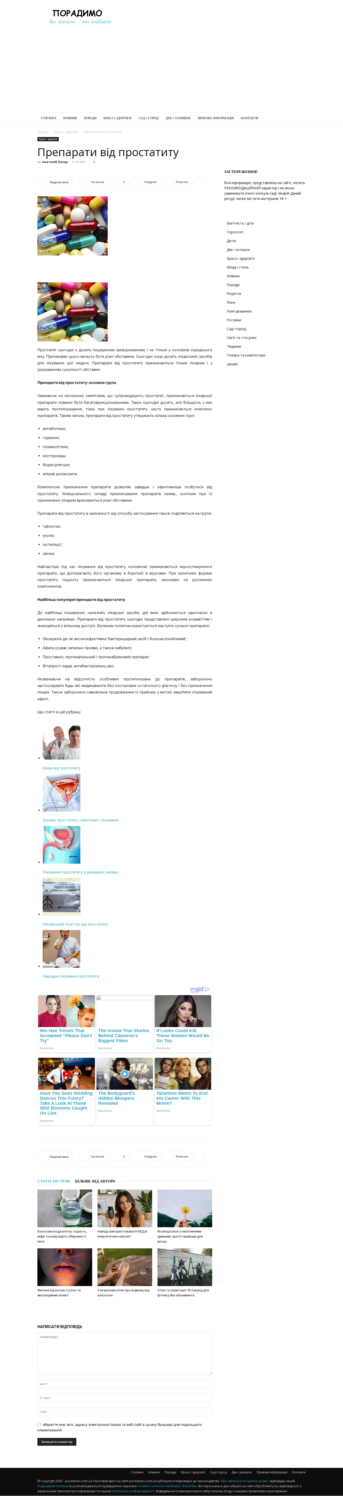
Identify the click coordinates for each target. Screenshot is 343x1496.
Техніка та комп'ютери (246, 355)
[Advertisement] (214, 18)
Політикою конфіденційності (133, 1491)
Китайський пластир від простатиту (75, 924)
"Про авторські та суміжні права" (244, 1481)
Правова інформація (216, 118)
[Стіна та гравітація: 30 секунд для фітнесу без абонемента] (184, 1267)
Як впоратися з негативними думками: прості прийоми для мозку (180, 1236)
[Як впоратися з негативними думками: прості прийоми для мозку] (184, 1208)
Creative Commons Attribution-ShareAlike (167, 1486)
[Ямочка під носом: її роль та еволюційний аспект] (64, 1267)
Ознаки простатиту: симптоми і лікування (81, 820)
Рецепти (234, 293)
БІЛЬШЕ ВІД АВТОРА (95, 1181)
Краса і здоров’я (117, 118)
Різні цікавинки (239, 311)
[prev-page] (120, 1305)
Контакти (249, 118)
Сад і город (148, 118)
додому (43, 132)
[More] (199, 182)
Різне (231, 302)
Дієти (231, 240)
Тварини (234, 346)
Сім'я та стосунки (241, 337)
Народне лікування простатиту (71, 976)
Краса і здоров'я (66, 132)
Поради (90, 118)
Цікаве (232, 364)
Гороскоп (235, 232)
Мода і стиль (238, 267)
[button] (300, 118)
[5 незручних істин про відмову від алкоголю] (124, 1267)
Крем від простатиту (61, 768)
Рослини (234, 320)
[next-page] (128, 1305)
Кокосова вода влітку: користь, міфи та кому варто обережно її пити (62, 1236)
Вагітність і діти (240, 223)
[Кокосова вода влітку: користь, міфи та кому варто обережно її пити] (64, 1208)
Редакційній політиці (52, 1486)
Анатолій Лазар (55, 162)
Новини (70, 118)
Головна (48, 118)
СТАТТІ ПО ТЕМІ (53, 1181)
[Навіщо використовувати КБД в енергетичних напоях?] (124, 1208)
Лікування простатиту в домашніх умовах (80, 872)
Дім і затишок (178, 118)
